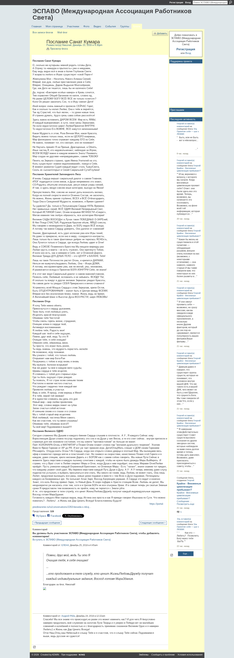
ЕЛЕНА (65, 545)
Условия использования (190, 654)
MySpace (41, 516)
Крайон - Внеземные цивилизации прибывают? (189, 486)
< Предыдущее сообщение (47, 523)
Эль (195, 129)
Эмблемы (144, 654)
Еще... (186, 554)
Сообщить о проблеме (163, 654)
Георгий (180, 123)
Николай (66, 45)
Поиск (230, 2)
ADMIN (55, 654)
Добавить (162, 33)
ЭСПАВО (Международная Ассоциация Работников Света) (112, 14)
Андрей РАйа (68, 616)
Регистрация (176, 2)
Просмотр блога (59, 48)
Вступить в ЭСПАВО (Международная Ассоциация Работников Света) (72, 539)
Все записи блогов (43, 32)
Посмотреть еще (185, 504)
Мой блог (62, 32)
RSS (34, 647)
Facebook (56, 516)
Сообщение (183, 501)
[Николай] (38, 49)
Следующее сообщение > (152, 523)
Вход (188, 2)
